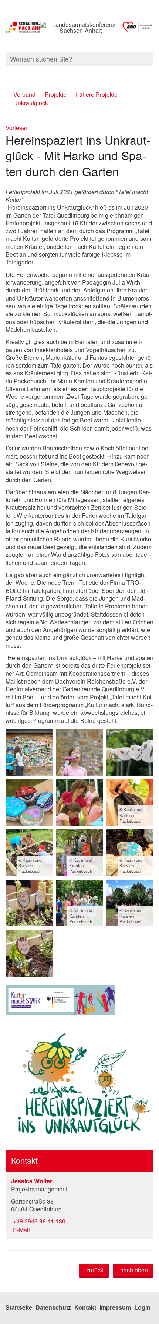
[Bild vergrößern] (29, 752)
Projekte (56, 94)
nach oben (134, 1270)
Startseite (19, 1307)
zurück (95, 1270)
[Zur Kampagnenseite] (23, 27)
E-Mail (20, 1230)
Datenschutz (53, 1307)
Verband (24, 94)
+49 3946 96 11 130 (38, 1221)
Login (142, 1307)
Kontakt (85, 1307)
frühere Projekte (97, 94)
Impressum (115, 1307)
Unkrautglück (30, 103)
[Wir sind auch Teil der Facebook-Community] (152, 73)
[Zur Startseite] (137, 27)
